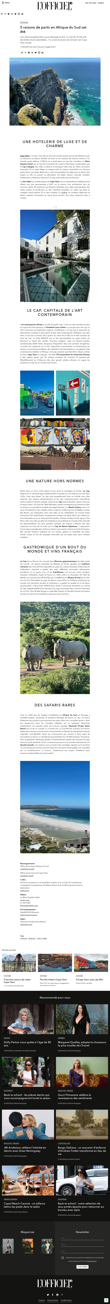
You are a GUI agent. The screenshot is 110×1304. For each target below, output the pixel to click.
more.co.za (24, 900)
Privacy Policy (92, 1261)
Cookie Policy (66, 1300)
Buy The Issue (91, 3)
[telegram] (22, 14)
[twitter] (15, 14)
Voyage (24, 22)
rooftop (64, 192)
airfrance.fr (24, 890)
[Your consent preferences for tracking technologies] (106, 1300)
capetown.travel (26, 876)
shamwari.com (26, 924)
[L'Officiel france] (55, 6)
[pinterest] (8, 14)
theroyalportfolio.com (29, 905)
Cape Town (42, 939)
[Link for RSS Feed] (62, 1295)
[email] (1, 14)
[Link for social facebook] (53, 1295)
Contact (41, 1300)
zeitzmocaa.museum (28, 915)
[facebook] (5, 14)
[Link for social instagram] (57, 1295)
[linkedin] (12, 14)
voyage (23, 939)
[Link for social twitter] (48, 1295)
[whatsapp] (19, 14)
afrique (31, 939)
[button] (87, 255)
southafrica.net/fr (27, 869)
